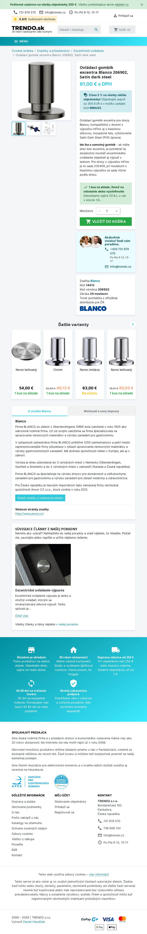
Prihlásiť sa (62, 807)
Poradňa (17, 844)
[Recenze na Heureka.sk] (61, 783)
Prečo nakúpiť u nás (25, 817)
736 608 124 (112, 828)
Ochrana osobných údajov (29, 828)
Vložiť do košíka (106, 221)
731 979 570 (24, 12)
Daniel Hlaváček (34, 921)
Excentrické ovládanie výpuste (39, 590)
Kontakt (17, 855)
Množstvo (86, 211)
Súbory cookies (22, 833)
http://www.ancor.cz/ (29, 513)
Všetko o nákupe (23, 839)
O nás (15, 812)
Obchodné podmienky (27, 807)
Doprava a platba (23, 801)
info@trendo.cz (52, 12)
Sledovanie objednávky (70, 801)
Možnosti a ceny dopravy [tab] (101, 411)
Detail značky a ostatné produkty (40, 498)
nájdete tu (121, 4)
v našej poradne (67, 624)
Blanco (95, 281)
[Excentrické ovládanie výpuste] (43, 565)
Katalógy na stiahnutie (27, 823)
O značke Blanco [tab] (39, 411)
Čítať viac (21, 615)
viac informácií (99, 874)
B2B (14, 850)
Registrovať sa (64, 812)
